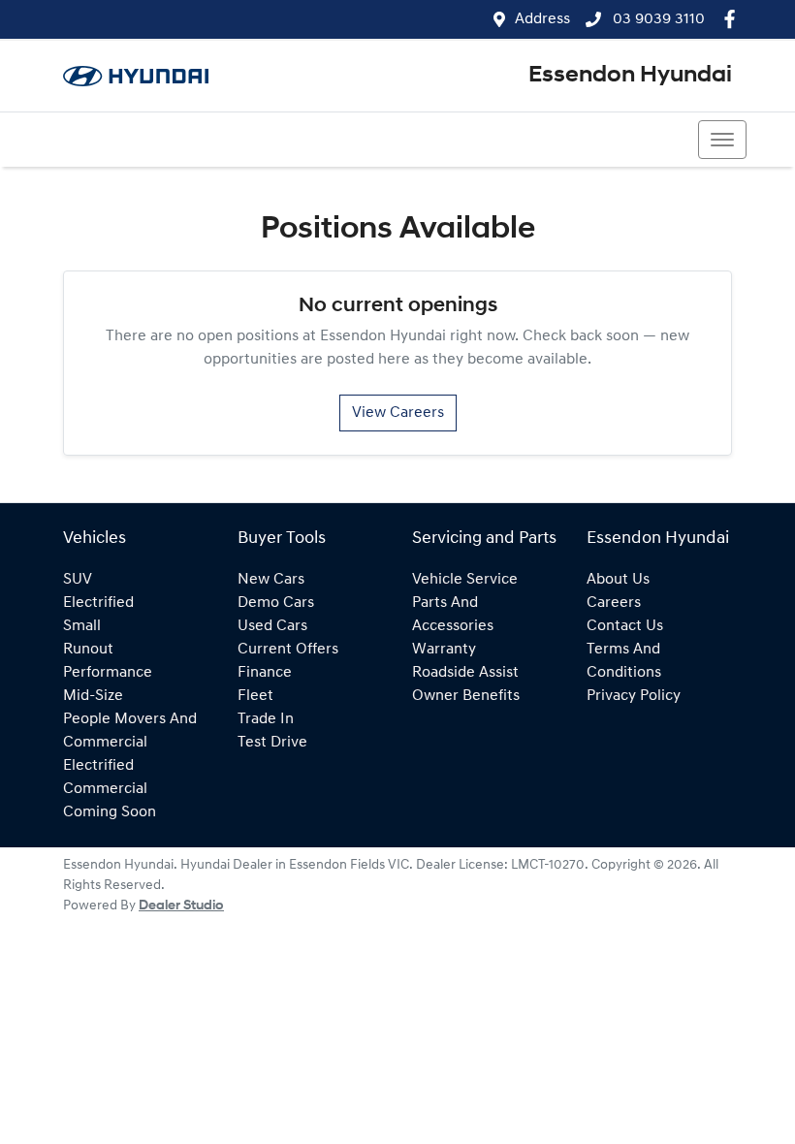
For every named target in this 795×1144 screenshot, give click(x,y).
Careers (614, 603)
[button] (722, 139)
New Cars (271, 580)
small (82, 626)
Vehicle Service (465, 580)
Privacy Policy (634, 696)
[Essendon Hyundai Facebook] (733, 19)
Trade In (266, 719)
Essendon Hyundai (630, 75)
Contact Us (625, 626)
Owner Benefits (466, 696)
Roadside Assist (465, 673)
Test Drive (272, 742)
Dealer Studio (181, 906)
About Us (618, 580)
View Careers (398, 413)
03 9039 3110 (657, 19)
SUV (77, 580)
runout (88, 649)
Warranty (444, 649)
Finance (265, 673)
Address (542, 19)
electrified (98, 603)
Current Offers (288, 649)
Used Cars (272, 626)
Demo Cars (276, 603)
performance (107, 673)
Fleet (255, 696)
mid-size (93, 696)
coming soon (109, 812)
